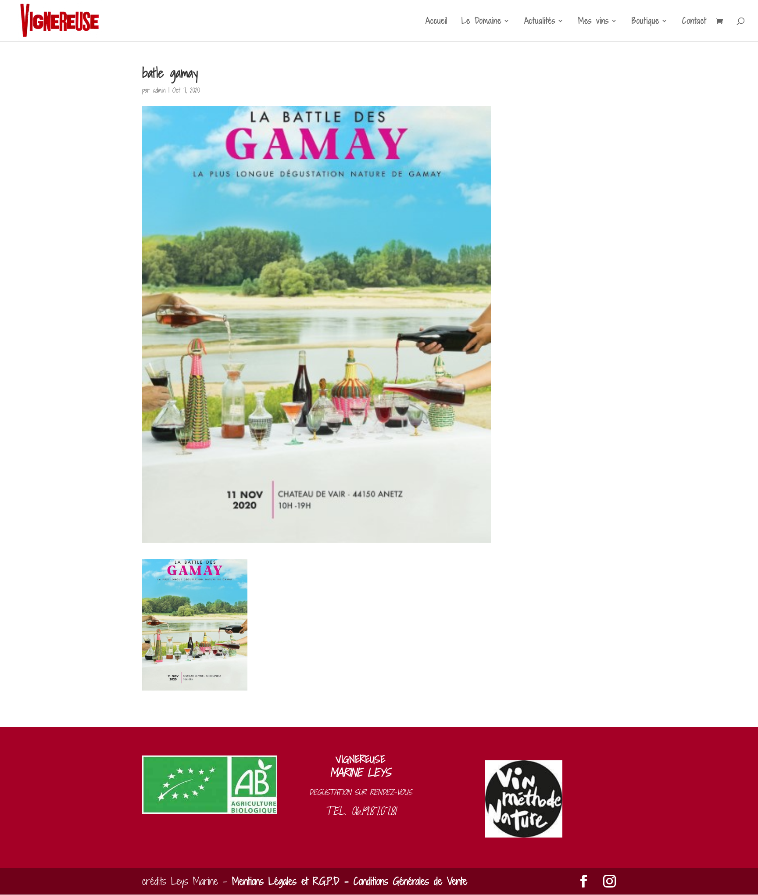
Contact (694, 22)
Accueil (436, 22)
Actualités (539, 22)
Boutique (645, 22)
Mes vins (593, 22)
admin (159, 90)
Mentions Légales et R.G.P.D (286, 881)
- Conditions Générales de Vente (403, 881)
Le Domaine (481, 22)
